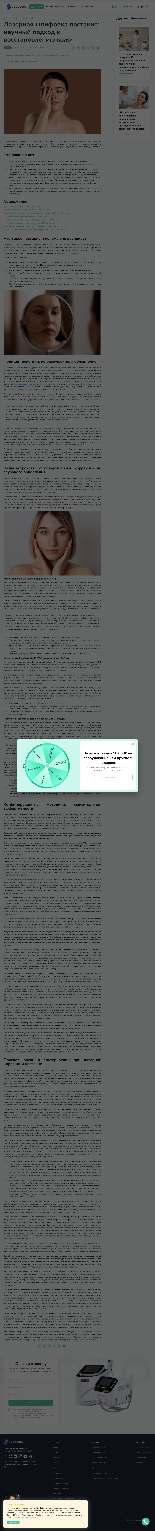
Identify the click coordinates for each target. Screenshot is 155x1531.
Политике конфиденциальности (21, 1517)
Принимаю (13, 1522)
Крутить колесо (107, 777)
